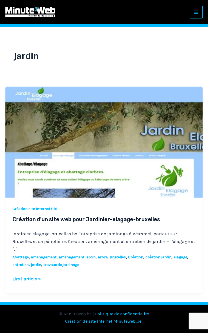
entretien (20, 264)
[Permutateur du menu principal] (196, 12)
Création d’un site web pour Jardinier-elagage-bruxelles (86, 219)
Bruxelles (118, 257)
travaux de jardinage (61, 264)
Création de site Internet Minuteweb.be (103, 321)
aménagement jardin (77, 257)
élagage (180, 257)
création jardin (158, 257)
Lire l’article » (26, 278)
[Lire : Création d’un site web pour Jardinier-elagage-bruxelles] (104, 141)
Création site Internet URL (35, 209)
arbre (103, 257)
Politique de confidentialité (122, 313)
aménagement (44, 257)
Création (135, 257)
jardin (36, 264)
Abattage (20, 257)
